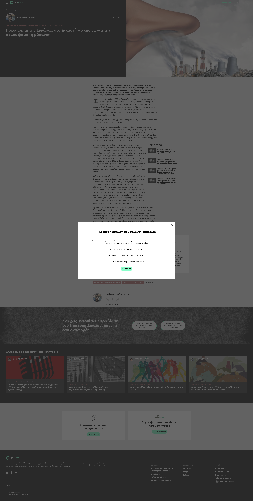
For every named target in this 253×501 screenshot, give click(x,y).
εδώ (141, 262)
